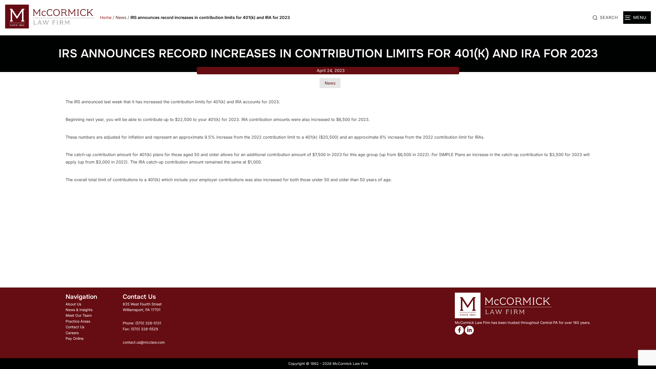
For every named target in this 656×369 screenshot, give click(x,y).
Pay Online (75, 338)
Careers (72, 333)
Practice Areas (78, 321)
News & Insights (79, 310)
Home (105, 17)
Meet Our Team (79, 315)
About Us (73, 304)
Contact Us (75, 327)
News (121, 17)
